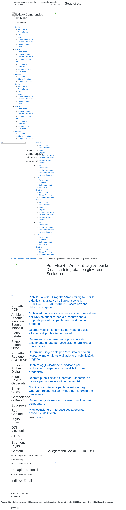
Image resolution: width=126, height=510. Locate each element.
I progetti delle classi (25, 81)
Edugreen (18, 405)
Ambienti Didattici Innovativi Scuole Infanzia (18, 321)
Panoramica (22, 29)
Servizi (17, 49)
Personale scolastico (25, 57)
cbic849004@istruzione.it (37, 5)
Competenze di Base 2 (20, 398)
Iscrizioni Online (87, 467)
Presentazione (23, 32)
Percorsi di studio (24, 59)
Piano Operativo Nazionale (27, 259)
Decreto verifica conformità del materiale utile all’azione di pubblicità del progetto (58, 331)
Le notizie (21, 67)
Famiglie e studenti (25, 54)
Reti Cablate (17, 412)
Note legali (85, 491)
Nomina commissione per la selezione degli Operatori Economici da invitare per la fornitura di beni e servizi (61, 391)
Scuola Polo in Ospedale (18, 380)
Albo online (22, 72)
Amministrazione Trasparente (92, 456)
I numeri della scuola (25, 39)
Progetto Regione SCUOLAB (19, 356)
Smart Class (15, 390)
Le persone (22, 37)
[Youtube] (102, 5)
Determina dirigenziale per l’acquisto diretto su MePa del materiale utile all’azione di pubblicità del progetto (62, 355)
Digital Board (16, 420)
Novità (17, 62)
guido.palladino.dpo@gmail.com (32, 496)
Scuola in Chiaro (87, 475)
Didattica (18, 74)
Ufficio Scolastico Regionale (91, 471)
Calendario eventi (24, 69)
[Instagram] (102, 8)
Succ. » (40, 418)
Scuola (17, 27)
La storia (21, 47)
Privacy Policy (86, 483)
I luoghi (20, 34)
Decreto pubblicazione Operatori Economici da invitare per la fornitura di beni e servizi (59, 379)
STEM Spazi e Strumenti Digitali (18, 441)
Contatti (84, 460)
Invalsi (83, 479)
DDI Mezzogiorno (20, 429)
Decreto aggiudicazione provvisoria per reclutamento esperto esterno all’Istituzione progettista (57, 368)
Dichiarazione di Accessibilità (92, 487)
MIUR (83, 463)
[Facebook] (102, 3)
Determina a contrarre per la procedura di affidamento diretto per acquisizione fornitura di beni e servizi (60, 343)
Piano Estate (16, 334)
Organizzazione (24, 44)
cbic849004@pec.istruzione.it (22, 488)
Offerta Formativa (24, 79)
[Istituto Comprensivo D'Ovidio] (13, 14)
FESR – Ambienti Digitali (17, 368)
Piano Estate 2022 (16, 345)
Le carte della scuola (25, 42)
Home (13, 259)
